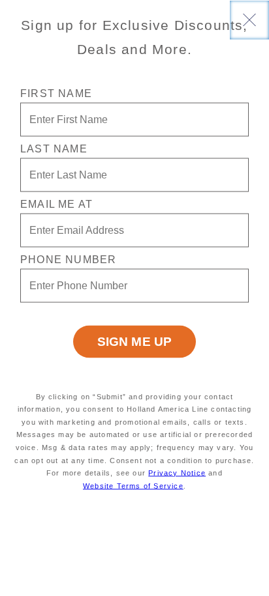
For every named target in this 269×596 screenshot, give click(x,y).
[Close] (249, 19)
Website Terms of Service (133, 485)
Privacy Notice (177, 473)
